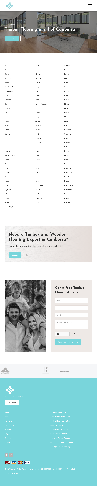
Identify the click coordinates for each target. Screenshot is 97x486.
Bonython (8, 78)
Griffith (7, 138)
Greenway (67, 134)
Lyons (37, 168)
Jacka (37, 155)
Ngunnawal (9, 190)
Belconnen (38, 74)
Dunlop (66, 108)
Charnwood (9, 91)
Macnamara (39, 172)
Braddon (38, 78)
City (6, 95)
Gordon (7, 134)
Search (7, 442)
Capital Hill (9, 87)
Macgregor (9, 172)
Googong (67, 130)
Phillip (37, 202)
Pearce (7, 202)
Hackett (67, 138)
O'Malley (37, 194)
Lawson (67, 164)
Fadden (37, 112)
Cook (66, 95)
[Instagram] (11, 455)
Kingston (8, 164)
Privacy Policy (71, 469)
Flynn (66, 117)
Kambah (37, 160)
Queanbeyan (9, 207)
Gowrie (37, 134)
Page (7, 198)
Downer (7, 108)
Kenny (66, 160)
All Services (9, 425)
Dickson (67, 104)
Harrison (38, 142)
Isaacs (66, 151)
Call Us (28, 255)
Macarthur (68, 168)
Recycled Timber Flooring (60, 438)
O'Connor (8, 194)
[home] (9, 6)
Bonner (66, 74)
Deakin (7, 104)
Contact (26, 39)
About (7, 416)
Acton (7, 65)
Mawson (37, 177)
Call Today (12, 39)
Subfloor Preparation (58, 425)
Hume (37, 151)
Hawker (67, 142)
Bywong (7, 83)
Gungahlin (38, 138)
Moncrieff (8, 185)
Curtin (66, 100)
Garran (66, 125)
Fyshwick (38, 125)
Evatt (7, 112)
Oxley (66, 194)
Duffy (36, 108)
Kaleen (7, 160)
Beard (7, 74)
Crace (37, 100)
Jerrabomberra (69, 155)
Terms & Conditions (11, 473)
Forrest (37, 121)
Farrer (66, 112)
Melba (7, 181)
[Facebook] (6, 455)
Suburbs (8, 429)
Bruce (66, 78)
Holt (65, 147)
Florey (37, 117)
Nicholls (37, 190)
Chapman (67, 87)
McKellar (67, 177)
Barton (66, 70)
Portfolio (8, 421)
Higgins (7, 147)
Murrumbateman (40, 185)
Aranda (7, 70)
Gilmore (7, 130)
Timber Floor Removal (59, 429)
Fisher (7, 117)
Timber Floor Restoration (60, 421)
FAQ (6, 434)
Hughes (7, 151)
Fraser (7, 125)
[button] (89, 6)
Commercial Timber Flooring (61, 442)
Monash (67, 181)
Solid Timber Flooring (58, 434)
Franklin (67, 121)
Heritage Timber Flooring (60, 446)
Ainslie (37, 65)
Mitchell (37, 181)
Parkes (66, 198)
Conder (37, 95)
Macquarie (68, 172)
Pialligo (67, 202)
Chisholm (67, 91)
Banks (37, 70)
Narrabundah (69, 185)
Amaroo (67, 65)
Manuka (7, 177)
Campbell (67, 83)
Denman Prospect (41, 104)
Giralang (38, 130)
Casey (37, 87)
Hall (6, 142)
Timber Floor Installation (60, 416)
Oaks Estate (68, 190)
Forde (7, 121)
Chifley (37, 91)
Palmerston (39, 198)
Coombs (8, 100)
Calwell (37, 83)
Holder (37, 147)
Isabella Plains (10, 155)
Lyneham (8, 168)
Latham (37, 164)
